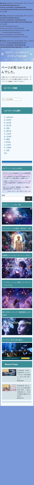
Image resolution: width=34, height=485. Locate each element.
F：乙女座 (7, 133)
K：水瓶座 (7, 147)
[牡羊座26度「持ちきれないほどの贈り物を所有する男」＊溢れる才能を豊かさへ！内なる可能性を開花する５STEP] (16, 392)
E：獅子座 (7, 131)
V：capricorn (8, 117)
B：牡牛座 (15, 59)
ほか (5, 153)
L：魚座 (6, 150)
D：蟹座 (7, 128)
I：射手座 (7, 142)
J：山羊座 (7, 145)
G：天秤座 (7, 136)
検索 (3, 195)
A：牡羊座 (5, 59)
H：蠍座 (7, 139)
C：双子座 (25, 59)
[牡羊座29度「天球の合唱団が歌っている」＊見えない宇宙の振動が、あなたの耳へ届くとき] (16, 375)
